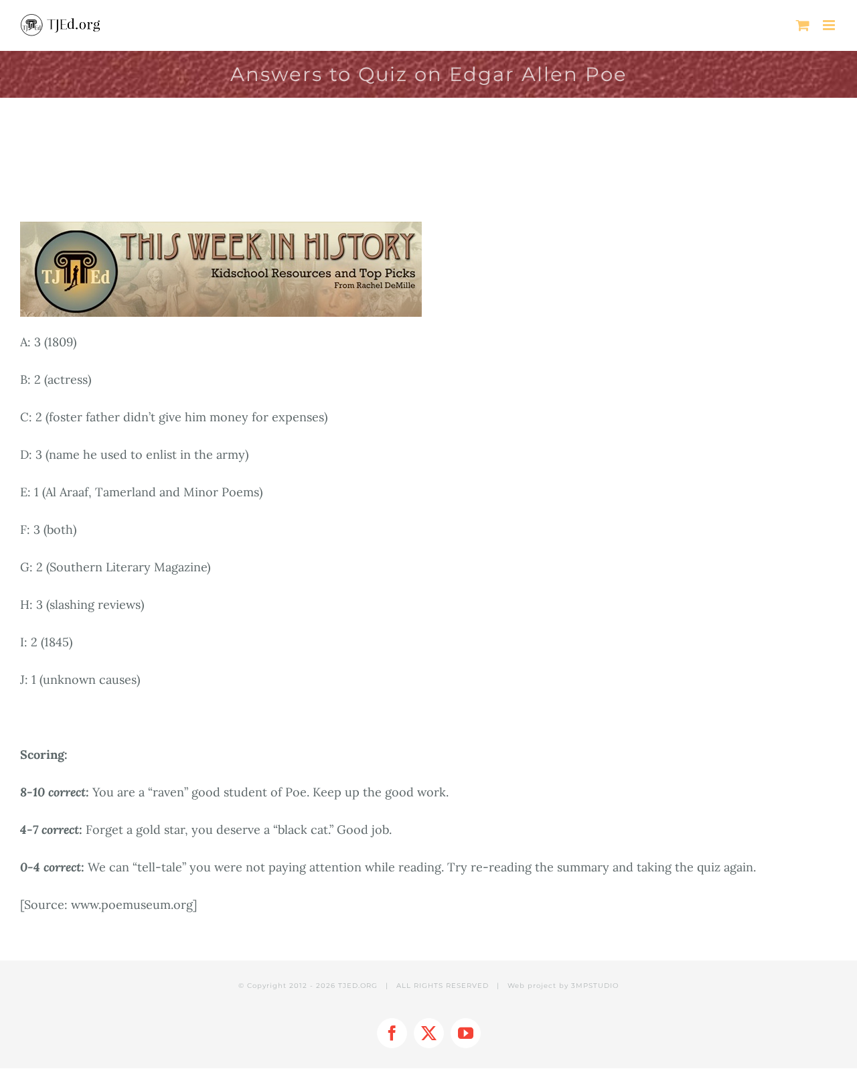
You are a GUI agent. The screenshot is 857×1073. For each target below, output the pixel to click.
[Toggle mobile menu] (830, 25)
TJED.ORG (358, 985)
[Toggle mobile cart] (802, 25)
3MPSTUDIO (595, 985)
